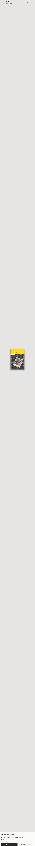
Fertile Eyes (4, 839)
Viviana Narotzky (7, 835)
